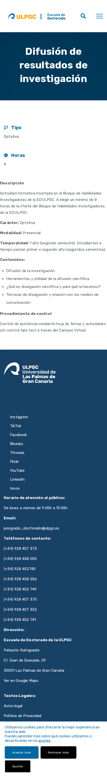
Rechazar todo (58, 752)
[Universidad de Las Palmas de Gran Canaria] (22, 16)
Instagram (19, 417)
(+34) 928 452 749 (20, 589)
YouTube (17, 470)
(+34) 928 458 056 (20, 579)
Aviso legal (13, 706)
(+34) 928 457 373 (20, 548)
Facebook (18, 435)
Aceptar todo (21, 752)
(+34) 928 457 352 (20, 609)
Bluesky (16, 444)
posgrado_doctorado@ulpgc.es (31, 528)
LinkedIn (17, 479)
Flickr (14, 461)
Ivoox (15, 488)
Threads (17, 452)
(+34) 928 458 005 (20, 558)
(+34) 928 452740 (20, 569)
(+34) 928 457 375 (20, 599)
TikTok (15, 426)
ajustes (44, 741)
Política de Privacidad (22, 716)
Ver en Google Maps (21, 680)
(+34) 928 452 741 (20, 619)
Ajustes (17, 766)
